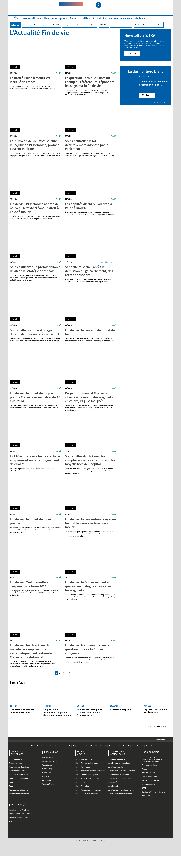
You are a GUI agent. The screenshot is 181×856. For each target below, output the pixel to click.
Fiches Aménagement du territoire (88, 790)
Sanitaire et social (108, 262)
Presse (144, 769)
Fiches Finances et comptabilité (87, 775)
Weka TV (45, 777)
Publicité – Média (148, 773)
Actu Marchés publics (116, 759)
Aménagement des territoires (20, 790)
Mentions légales (148, 784)
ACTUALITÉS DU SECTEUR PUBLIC (117, 752)
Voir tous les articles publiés (157, 727)
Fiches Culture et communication (88, 794)
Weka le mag (47, 769)
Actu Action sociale (115, 767)
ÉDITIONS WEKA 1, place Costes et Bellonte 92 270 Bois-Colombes (152, 759)
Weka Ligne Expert (49, 761)
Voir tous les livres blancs (158, 102)
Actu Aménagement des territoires (121, 790)
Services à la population (18, 778)
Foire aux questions (149, 765)
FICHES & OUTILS (81, 752)
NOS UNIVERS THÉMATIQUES (17, 752)
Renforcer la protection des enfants (148, 25)
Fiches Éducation (82, 786)
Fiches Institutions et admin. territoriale (90, 771)
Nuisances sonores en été (121, 25)
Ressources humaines (17, 763)
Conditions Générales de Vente (154, 792)
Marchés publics (15, 759)
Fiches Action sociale (83, 767)
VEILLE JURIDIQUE (19, 805)
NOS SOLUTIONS (51, 752)
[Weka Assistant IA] (71, 4)
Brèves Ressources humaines (20, 814)
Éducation (13, 786)
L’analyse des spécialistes (19, 810)
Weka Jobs (46, 773)
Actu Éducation (114, 786)
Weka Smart (47, 765)
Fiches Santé (80, 782)
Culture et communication (19, 794)
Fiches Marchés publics (84, 759)
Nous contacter (162, 740)
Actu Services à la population (119, 778)
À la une (15, 24)
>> (69, 673)
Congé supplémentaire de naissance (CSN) (80, 25)
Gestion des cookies (149, 777)
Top (32, 746)
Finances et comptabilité (18, 775)
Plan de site (146, 796)
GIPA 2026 (103, 25)
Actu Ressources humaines (119, 763)
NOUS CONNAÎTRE (151, 752)
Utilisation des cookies (150, 780)
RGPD (144, 788)
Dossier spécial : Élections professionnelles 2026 (41, 25)
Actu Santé (112, 782)
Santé (58, 73)
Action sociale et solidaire (19, 767)
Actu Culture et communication (120, 794)
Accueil (15, 18)
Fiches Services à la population (87, 778)
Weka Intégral (47, 757)
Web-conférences (49, 784)
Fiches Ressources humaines (86, 763)
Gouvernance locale (17, 771)
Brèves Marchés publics (18, 818)
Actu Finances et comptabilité (119, 775)
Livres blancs (47, 780)
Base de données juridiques (20, 822)
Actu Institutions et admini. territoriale (122, 771)
